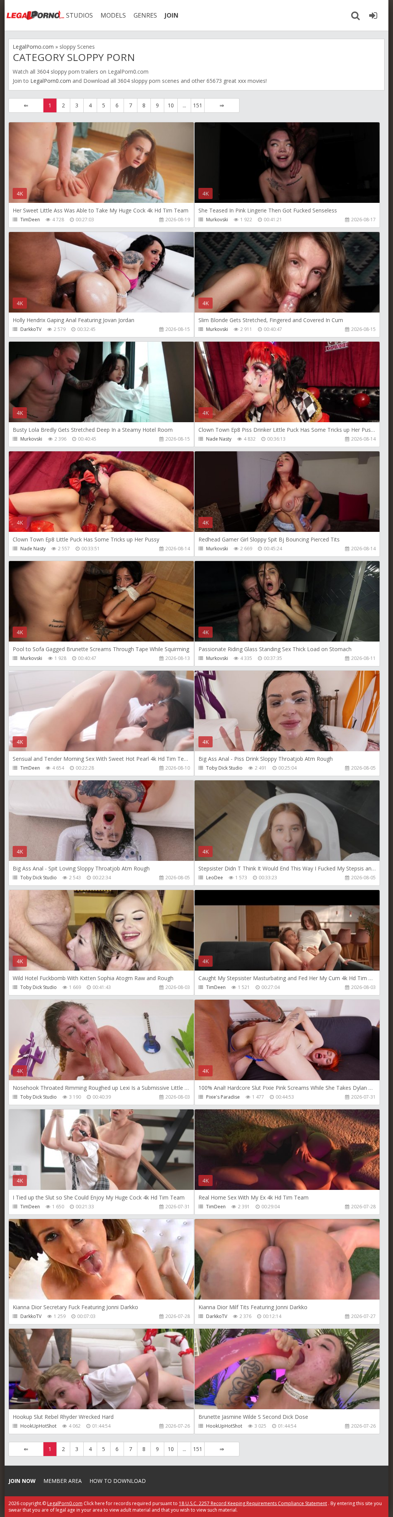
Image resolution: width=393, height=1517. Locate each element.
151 (197, 105)
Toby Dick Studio (224, 768)
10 (171, 105)
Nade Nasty (218, 439)
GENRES (145, 15)
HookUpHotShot (38, 1426)
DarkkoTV (30, 329)
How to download (117, 1480)
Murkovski (217, 219)
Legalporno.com (35, 15)
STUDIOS (79, 15)
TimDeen (30, 219)
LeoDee (214, 877)
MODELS (113, 15)
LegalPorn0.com (50, 80)
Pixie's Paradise (223, 1097)
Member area (62, 1480)
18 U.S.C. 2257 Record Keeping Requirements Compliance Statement (253, 1503)
